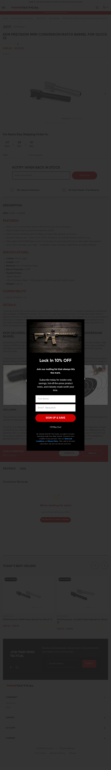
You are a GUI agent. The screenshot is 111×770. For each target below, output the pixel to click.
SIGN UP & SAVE (55, 418)
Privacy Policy (53, 441)
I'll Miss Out (55, 427)
